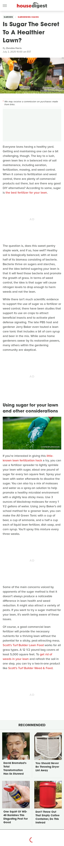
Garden (8, 17)
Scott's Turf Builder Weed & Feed (30, 668)
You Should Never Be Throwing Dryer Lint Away (47, 767)
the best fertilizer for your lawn (26, 192)
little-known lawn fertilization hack (28, 458)
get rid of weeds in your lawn (27, 656)
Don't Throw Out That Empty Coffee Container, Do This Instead (47, 817)
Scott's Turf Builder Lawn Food (23, 645)
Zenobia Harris (14, 48)
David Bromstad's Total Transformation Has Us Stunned (14, 768)
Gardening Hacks (28, 17)
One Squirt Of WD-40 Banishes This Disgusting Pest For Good (15, 817)
